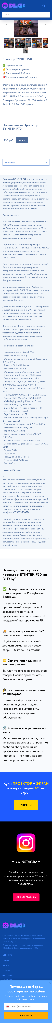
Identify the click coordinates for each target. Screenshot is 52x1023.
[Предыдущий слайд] (6, 24)
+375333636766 (21, 512)
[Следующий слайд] (45, 24)
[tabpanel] (26, 367)
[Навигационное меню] (48, 6)
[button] (43, 5)
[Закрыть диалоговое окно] (49, 982)
